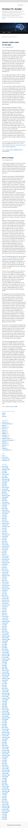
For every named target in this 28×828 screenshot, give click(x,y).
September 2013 (6, 575)
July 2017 (4, 528)
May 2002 (4, 781)
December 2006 (5, 693)
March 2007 (5, 688)
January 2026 (5, 468)
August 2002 (5, 776)
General (11, 150)
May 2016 (4, 539)
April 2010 (4, 629)
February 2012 (5, 597)
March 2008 (5, 668)
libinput (16, 258)
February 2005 (5, 729)
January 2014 (5, 572)
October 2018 (5, 510)
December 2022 (5, 481)
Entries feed (5, 457)
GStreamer (20, 150)
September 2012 (6, 588)
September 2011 (6, 605)
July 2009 (4, 642)
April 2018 (4, 520)
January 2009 (5, 652)
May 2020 (4, 499)
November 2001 (5, 789)
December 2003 (5, 750)
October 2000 (5, 809)
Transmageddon (5, 151)
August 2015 (5, 549)
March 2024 (5, 477)
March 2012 (5, 595)
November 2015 (5, 546)
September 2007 (6, 678)
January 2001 (5, 804)
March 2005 (5, 727)
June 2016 (4, 538)
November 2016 (5, 535)
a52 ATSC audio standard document (16, 145)
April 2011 (4, 613)
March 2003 (5, 765)
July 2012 (4, 592)
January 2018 (5, 521)
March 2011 (5, 615)
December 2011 (5, 600)
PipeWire (4, 441)
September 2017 (6, 526)
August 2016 (5, 536)
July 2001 (4, 794)
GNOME (15, 150)
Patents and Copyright (7, 440)
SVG (3, 446)
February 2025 (5, 474)
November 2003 (5, 752)
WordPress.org (5, 460)
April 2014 (4, 567)
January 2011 (5, 618)
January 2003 (5, 768)
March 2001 (5, 801)
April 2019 (4, 507)
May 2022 (4, 484)
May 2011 (4, 611)
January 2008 (5, 672)
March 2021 (5, 494)
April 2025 (4, 472)
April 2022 (4, 485)
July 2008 (4, 662)
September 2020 (6, 495)
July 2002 (4, 778)
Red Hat (4, 443)
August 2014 (5, 564)
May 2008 (4, 665)
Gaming (4, 430)
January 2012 (5, 598)
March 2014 (5, 569)
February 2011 (5, 616)
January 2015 (5, 557)
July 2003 (4, 758)
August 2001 (5, 793)
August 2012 (5, 590)
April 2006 (4, 706)
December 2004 (5, 732)
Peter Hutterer (5, 258)
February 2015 (5, 556)
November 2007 (5, 675)
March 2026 (5, 466)
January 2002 (5, 788)
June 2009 (4, 644)
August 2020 (5, 497)
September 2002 (6, 775)
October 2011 (5, 603)
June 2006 (4, 703)
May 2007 (4, 685)
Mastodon (4, 416)
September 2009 (6, 639)
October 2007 (5, 677)
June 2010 (4, 626)
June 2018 (4, 517)
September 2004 (6, 737)
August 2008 (5, 660)
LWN (12, 184)
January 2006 (5, 711)
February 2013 (5, 582)
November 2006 (5, 695)
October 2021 (5, 489)
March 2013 (5, 580)
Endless (9, 284)
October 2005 (5, 716)
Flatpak (18, 271)
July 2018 (4, 515)
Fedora (7, 150)
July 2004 (4, 740)
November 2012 (5, 585)
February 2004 (5, 747)
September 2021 (6, 490)
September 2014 (6, 562)
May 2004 (4, 742)
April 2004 (4, 744)
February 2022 (5, 487)
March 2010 (5, 631)
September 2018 (6, 512)
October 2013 (5, 574)
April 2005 (4, 726)
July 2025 (4, 471)
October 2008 (5, 657)
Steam (23, 284)
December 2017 (5, 523)
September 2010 (6, 621)
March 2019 (5, 508)
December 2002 (5, 770)
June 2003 (4, 760)
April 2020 (4, 500)
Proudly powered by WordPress (14, 825)
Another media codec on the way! (10, 43)
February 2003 (5, 767)
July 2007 (4, 682)
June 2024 (4, 476)
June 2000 (4, 816)
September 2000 (6, 811)
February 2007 (5, 690)
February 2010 (5, 633)
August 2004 (5, 739)
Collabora (4, 427)
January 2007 (5, 691)
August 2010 (5, 623)
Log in (3, 455)
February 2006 (5, 709)
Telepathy (4, 448)
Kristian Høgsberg (16, 197)
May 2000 (4, 817)
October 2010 (5, 619)
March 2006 (5, 708)
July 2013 (4, 577)
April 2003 (4, 763)
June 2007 (4, 683)
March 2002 (5, 784)
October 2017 (5, 525)
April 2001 (4, 799)
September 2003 (6, 755)
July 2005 (4, 721)
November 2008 (5, 655)
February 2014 (5, 570)
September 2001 (6, 791)
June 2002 (4, 780)
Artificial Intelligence (7, 423)
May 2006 (4, 704)
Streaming (4, 445)
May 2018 (4, 518)
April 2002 (4, 783)
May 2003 (4, 762)
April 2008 (4, 667)
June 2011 (4, 610)
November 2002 (5, 771)
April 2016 (4, 541)
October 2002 (5, 773)
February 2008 (5, 670)
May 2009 (4, 646)
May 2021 (4, 492)
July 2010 (4, 624)
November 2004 (5, 734)
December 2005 (5, 713)
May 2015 (4, 552)
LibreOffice (4, 437)
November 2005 (5, 714)
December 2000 (5, 806)
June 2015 (4, 551)
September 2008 (6, 659)
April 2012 (4, 593)
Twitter (3, 415)
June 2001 (4, 796)
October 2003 (5, 753)
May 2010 (4, 628)
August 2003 (5, 757)
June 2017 (4, 530)
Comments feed (6, 459)
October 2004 (5, 735)
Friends (8, 32)
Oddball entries (5, 438)
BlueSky (4, 413)
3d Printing (4, 422)
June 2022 (4, 482)
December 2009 (5, 636)
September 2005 (6, 717)
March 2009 (5, 649)
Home (3, 32)
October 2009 (5, 637)
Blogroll (4, 425)
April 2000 (4, 819)
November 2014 (5, 559)
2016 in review (7, 157)
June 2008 (4, 664)
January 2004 (5, 749)
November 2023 (5, 479)
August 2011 (5, 606)
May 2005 (4, 724)
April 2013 (4, 579)
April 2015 (4, 554)
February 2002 (5, 786)
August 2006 (5, 700)
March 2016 (5, 543)
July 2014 (4, 566)
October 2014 (5, 561)
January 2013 (5, 584)
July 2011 (4, 608)
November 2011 (5, 601)
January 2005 (5, 731)
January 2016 (5, 544)
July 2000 (4, 814)
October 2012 (5, 587)
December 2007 (5, 673)
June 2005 (4, 722)
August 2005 (5, 719)
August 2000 (5, 812)
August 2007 (5, 680)
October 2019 (5, 502)
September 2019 (6, 503)
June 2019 (4, 505)
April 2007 (4, 686)
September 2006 (6, 698)
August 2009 (5, 641)
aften (21, 125)
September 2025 (6, 469)
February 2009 (5, 651)
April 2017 (4, 531)
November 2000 (5, 807)
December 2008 (5, 654)
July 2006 (4, 701)
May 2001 (4, 798)
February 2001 (5, 802)
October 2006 (5, 696)
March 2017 (5, 533)
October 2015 (5, 548)
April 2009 (4, 647)
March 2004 (5, 745)
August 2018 (5, 513)
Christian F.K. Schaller (12, 9)
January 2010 (5, 634)
